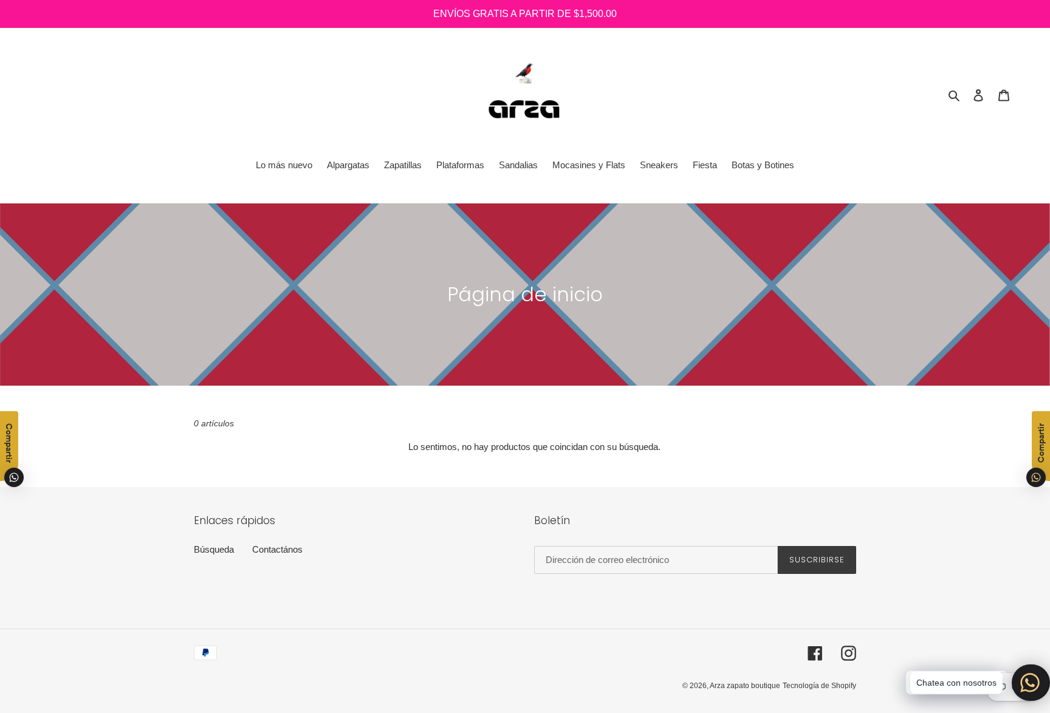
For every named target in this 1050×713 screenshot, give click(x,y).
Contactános (277, 549)
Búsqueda (214, 549)
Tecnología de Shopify (819, 685)
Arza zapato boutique (745, 685)
